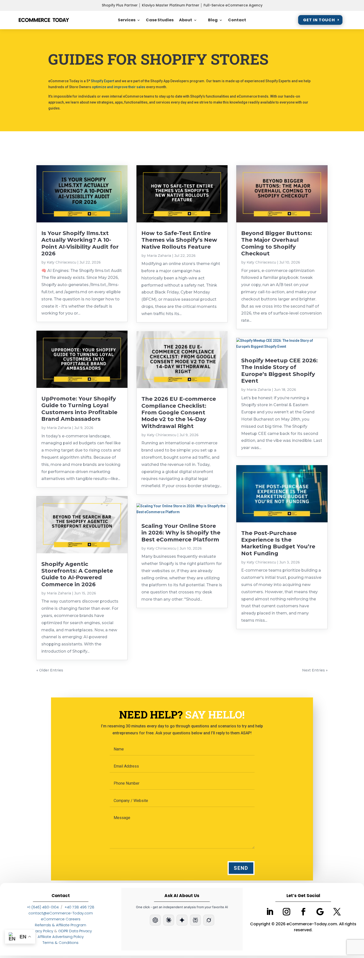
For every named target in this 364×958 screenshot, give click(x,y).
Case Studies (160, 20)
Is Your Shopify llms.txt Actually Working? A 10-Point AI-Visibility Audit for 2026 (80, 243)
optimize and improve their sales (118, 87)
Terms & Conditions (60, 942)
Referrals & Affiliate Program (60, 925)
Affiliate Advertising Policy (61, 936)
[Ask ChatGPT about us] (155, 920)
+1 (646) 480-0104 (43, 907)
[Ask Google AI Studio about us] (182, 920)
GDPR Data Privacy (75, 930)
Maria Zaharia (59, 428)
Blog (213, 20)
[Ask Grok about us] (208, 920)
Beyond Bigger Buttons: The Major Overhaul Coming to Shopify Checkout (276, 243)
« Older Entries (49, 670)
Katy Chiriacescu (61, 262)
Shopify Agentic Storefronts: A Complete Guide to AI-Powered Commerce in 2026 (77, 574)
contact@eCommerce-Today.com (60, 913)
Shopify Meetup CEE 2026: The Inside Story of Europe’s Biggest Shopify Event (279, 370)
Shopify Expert (102, 81)
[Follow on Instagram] (286, 911)
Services (126, 20)
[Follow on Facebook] (303, 911)
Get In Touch (319, 20)
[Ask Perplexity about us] (195, 920)
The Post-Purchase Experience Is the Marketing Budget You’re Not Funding (278, 543)
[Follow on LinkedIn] (269, 911)
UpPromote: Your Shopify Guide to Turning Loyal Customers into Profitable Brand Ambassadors (79, 408)
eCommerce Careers (60, 919)
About (185, 20)
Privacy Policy (41, 930)
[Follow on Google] (320, 911)
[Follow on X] (337, 911)
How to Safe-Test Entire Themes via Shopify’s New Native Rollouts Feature (179, 240)
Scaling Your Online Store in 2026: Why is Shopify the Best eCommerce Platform (180, 533)
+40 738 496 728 (79, 907)
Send (241, 868)
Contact (237, 20)
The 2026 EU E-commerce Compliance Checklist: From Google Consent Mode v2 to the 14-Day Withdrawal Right (178, 412)
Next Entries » (315, 670)
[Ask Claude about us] (168, 920)
